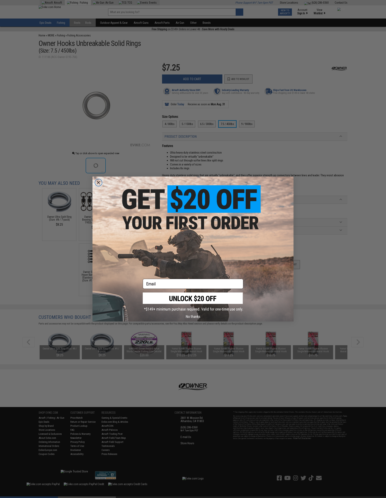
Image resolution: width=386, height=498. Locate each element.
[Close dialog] (98, 182)
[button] (193, 301)
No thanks (193, 316)
